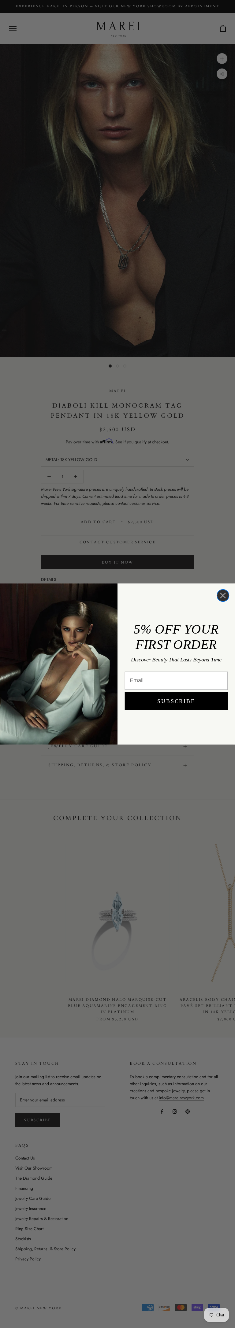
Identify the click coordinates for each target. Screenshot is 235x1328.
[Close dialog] (223, 595)
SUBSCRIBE (176, 701)
